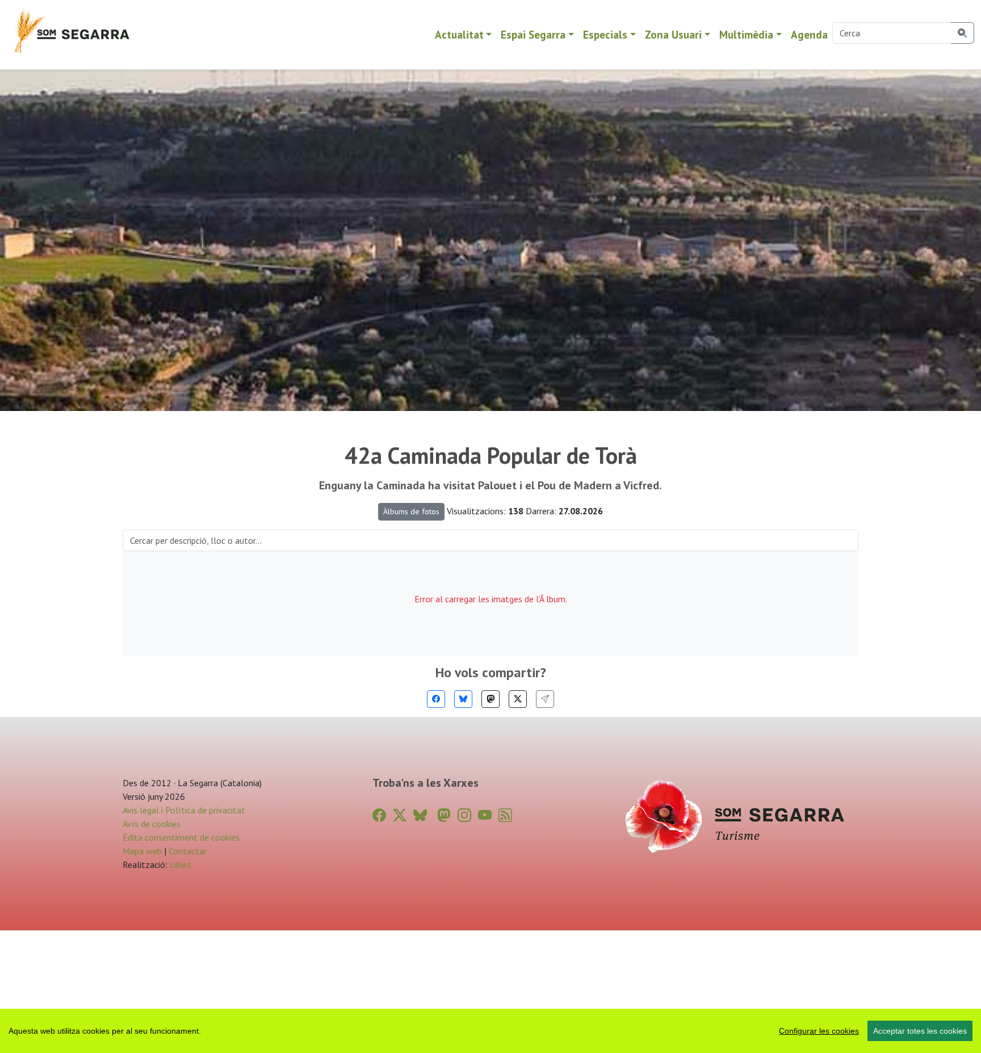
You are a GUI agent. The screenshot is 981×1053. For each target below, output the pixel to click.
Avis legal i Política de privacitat (184, 810)
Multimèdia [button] (746, 34)
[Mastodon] (490, 699)
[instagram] (464, 815)
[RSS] (505, 815)
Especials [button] (605, 34)
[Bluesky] (463, 699)
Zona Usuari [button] (673, 34)
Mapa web (142, 851)
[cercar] (962, 33)
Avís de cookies (152, 823)
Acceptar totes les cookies (920, 1030)
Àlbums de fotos (411, 511)
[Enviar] (545, 699)
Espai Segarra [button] (533, 34)
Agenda (809, 34)
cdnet (179, 864)
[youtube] (485, 815)
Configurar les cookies (819, 1030)
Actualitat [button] (459, 34)
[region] (490, 1031)
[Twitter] (518, 699)
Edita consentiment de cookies (181, 837)
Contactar (188, 851)
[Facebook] (436, 699)
